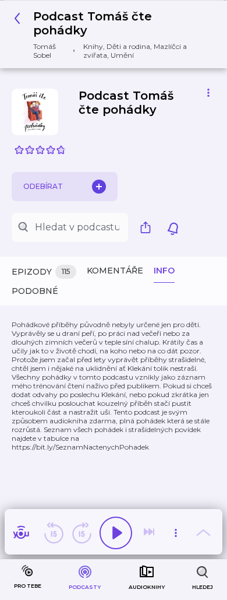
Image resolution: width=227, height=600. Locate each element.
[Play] (115, 533)
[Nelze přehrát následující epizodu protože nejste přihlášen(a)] (150, 533)
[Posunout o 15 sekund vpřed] (81, 533)
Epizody (41, 271)
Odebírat (43, 186)
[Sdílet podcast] (148, 227)
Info (164, 270)
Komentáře (115, 270)
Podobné (35, 291)
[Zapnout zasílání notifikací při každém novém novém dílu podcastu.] (173, 227)
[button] (109, 34)
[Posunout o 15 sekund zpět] (54, 533)
